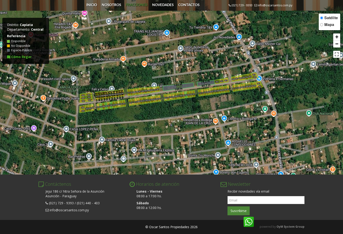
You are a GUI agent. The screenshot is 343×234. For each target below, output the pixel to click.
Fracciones (136, 5)
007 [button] (107, 95)
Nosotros (111, 5)
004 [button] (82, 107)
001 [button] (92, 107)
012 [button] (130, 102)
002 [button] (89, 108)
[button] (336, 36)
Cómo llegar (21, 57)
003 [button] (87, 108)
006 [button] (83, 101)
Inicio (91, 5)
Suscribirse (239, 210)
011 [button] (97, 96)
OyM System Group (290, 227)
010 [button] (99, 96)
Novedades (163, 5)
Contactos (189, 5)
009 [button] (102, 95)
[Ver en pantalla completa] (336, 54)
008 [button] (104, 95)
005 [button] (83, 111)
